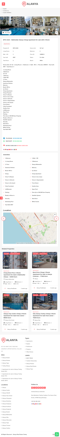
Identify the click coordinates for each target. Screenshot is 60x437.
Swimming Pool (7, 125)
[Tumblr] (45, 388)
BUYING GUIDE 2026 (22, 145)
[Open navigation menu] (3, 4)
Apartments (7, 43)
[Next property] (56, 218)
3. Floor (5, 79)
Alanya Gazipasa (6, 403)
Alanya (36, 278)
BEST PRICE (43, 253)
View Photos (7, 32)
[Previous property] (3, 218)
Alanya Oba (37, 320)
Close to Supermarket (9, 100)
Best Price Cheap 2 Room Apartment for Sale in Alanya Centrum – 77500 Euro (42, 274)
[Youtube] (38, 388)
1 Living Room (7, 69)
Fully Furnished (7, 106)
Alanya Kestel (6, 412)
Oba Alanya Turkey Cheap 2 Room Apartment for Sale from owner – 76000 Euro (44, 315)
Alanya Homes (6, 360)
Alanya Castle (6, 390)
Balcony (5, 85)
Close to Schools (7, 98)
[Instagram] (34, 388)
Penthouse (29, 346)
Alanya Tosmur (6, 425)
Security (5, 121)
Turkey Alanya (6, 365)
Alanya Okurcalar (6, 420)
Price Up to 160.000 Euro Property (12, 116)
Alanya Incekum (6, 406)
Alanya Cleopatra (6, 398)
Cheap (5, 91)
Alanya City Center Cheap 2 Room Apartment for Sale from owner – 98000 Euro (15, 315)
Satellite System (7, 119)
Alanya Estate (6, 357)
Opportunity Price (15, 253)
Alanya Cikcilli (6, 393)
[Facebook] (32, 388)
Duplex (5, 8)
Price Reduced (52, 253)
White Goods (6, 127)
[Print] (56, 32)
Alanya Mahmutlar (8, 81)
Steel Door (6, 123)
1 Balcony (5, 75)
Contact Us (6, 10)
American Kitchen (8, 83)
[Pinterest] (40, 388)
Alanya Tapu (5, 363)
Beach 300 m (6, 87)
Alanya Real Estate (31, 366)
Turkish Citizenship (31, 360)
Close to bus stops (8, 96)
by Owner (5, 89)
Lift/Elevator (6, 110)
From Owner (6, 104)
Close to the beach (8, 102)
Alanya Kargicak (6, 409)
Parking (5, 114)
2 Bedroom (6, 71)
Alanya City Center (9, 320)
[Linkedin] (43, 388)
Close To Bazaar (7, 94)
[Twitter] (36, 388)
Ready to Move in (7, 117)
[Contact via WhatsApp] (57, 434)
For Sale (42, 57)
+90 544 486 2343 (17, 138)
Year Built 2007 (7, 129)
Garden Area (6, 108)
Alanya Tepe (5, 422)
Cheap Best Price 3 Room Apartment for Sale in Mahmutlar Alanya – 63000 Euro (14, 275)
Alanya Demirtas (6, 401)
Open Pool (6, 112)
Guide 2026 (7, 12)
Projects (28, 349)
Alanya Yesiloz (6, 428)
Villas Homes (29, 351)
